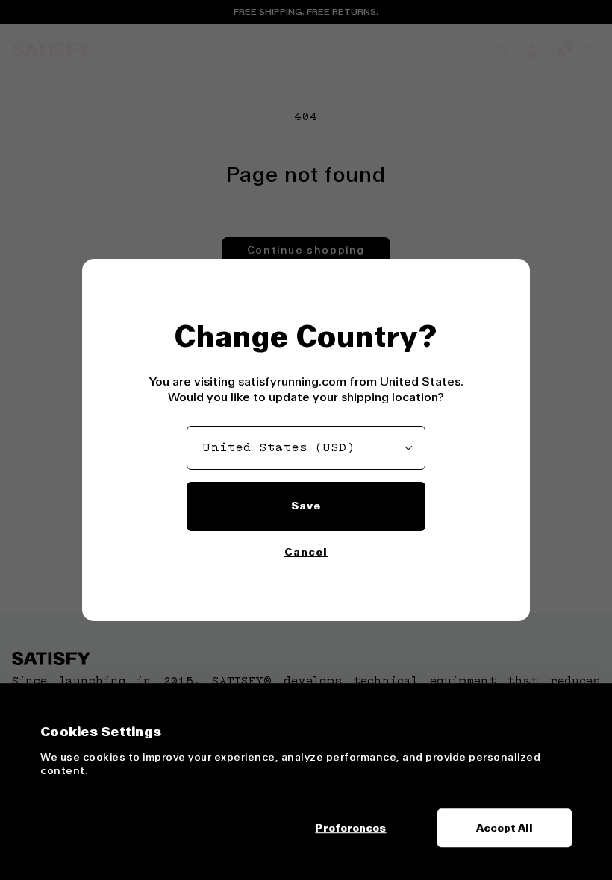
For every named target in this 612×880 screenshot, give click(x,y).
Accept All (505, 828)
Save (306, 505)
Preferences (350, 828)
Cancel (306, 552)
